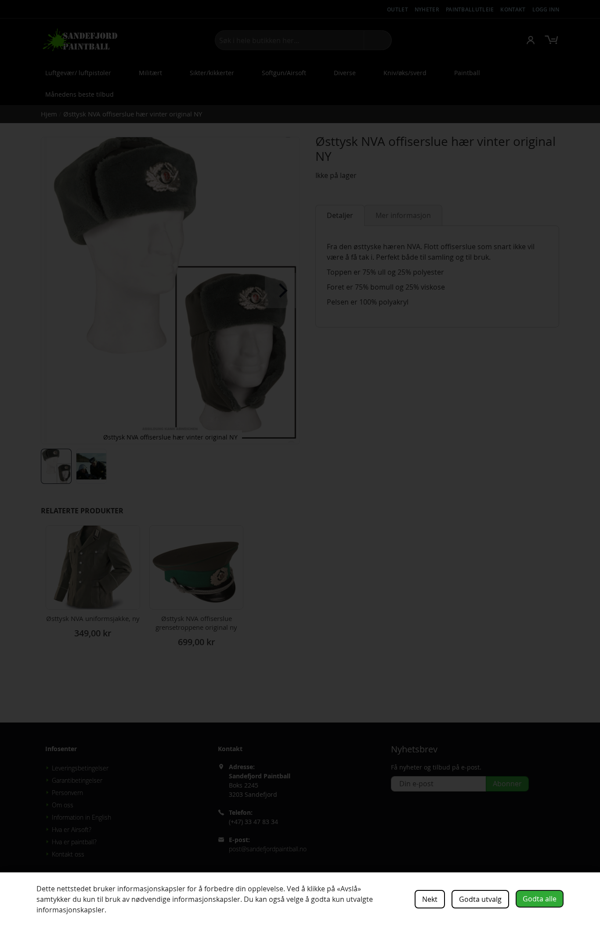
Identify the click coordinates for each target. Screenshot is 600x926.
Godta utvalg (480, 899)
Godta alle (540, 899)
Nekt (429, 899)
